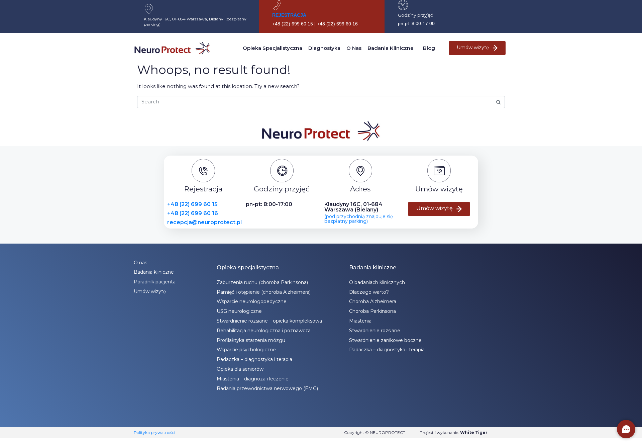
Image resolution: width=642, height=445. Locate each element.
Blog (429, 48)
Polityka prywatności (154, 432)
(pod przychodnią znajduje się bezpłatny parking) (358, 218)
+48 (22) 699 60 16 (192, 213)
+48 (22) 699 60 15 (192, 204)
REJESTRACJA (289, 15)
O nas (353, 48)
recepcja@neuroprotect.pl (204, 222)
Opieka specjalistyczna (272, 48)
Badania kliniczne (390, 48)
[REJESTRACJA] (277, 5)
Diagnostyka (324, 48)
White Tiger (474, 432)
